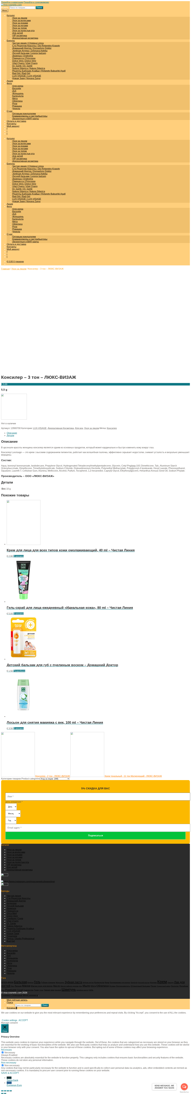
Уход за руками (20, 23)
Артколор (11, 903)
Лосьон (18, 986)
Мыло (86, 985)
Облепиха (17, 101)
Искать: (5, 7)
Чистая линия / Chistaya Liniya (28, 43)
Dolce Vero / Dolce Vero (24, 61)
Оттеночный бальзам (140, 986)
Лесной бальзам (15, 906)
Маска (26, 985)
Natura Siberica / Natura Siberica (28, 68)
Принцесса (12, 911)
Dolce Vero (12, 916)
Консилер (112, 428)
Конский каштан (143, 982)
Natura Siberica (14, 926)
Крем (162, 981)
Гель (37, 982)
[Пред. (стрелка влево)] (2, 1093)
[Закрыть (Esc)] (2, 1090)
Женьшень (17, 93)
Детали (10, 435)
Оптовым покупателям (24, 113)
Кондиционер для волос (120, 983)
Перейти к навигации (12, 2)
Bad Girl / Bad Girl (21, 73)
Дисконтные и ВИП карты (25, 118)
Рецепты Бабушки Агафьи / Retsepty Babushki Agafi (39, 71)
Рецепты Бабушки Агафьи (20, 928)
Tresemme (12, 936)
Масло (56, 986)
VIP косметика (19, 35)
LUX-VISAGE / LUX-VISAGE (26, 76)
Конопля (134, 983)
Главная (5, 269)
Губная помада (48, 982)
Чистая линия (14, 896)
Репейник (183, 986)
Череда (16, 108)
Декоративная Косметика (61, 428)
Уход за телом (19, 28)
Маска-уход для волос (42, 986)
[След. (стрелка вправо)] (5, 1093)
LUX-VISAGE (40, 428)
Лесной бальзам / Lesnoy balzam (29, 53)
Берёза (30, 983)
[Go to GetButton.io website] (184, 1092)
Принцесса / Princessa (23, 58)
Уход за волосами (21, 20)
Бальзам (20, 982)
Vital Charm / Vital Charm (24, 63)
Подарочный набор (163, 986)
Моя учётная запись (17, 1000)
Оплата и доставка (16, 121)
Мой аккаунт (13, 126)
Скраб (20, 990)
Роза (14, 103)
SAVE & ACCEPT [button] (10, 1073)
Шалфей (58, 990)
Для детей (17, 33)
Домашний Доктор (16, 901)
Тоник (36, 990)
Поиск (39, 8)
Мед (80, 986)
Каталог (11, 15)
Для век (79, 428)
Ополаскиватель (123, 986)
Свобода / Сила (15, 918)
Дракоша (11, 908)
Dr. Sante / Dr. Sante (22, 66)
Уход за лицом (19, 18)
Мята (15, 98)
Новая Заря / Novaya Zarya (26, 78)
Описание (12, 433)
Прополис (175, 986)
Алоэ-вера (17, 86)
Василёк (16, 88)
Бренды (11, 40)
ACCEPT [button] (23, 1020)
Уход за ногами (20, 25)
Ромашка (17, 106)
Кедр (107, 982)
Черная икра (49, 990)
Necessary (9, 1052)
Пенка (153, 986)
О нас (10, 111)
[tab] (98, 433)
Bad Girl (11, 941)
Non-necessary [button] (8, 1062)
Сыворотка (28, 990)
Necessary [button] (6, 1050)
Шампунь (69, 989)
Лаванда (171, 982)
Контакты (11, 123)
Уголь (41, 990)
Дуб (14, 91)
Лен (12, 986)
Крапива (153, 983)
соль (91, 990)
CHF (12, 1079)
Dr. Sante (11, 923)
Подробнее (19, 671)
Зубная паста (73, 982)
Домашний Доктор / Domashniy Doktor (31, 48)
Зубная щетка (88, 983)
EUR (14, 1084)
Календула (17, 96)
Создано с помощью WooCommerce (19, 995)
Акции (10, 81)
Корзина (12, 1008)
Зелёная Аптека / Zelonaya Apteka (29, 50)
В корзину (18, 556)
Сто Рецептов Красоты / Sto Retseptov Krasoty (36, 45)
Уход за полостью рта (23, 30)
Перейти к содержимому (36, 2)
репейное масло (82, 990)
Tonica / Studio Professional (20, 938)
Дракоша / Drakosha (22, 56)
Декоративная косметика (25, 38)
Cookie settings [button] (9, 1020)
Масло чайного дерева (70, 986)
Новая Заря (13, 933)
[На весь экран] (8, 1090)
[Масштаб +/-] (11, 1090)
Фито (9, 83)
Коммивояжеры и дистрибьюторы (29, 116)
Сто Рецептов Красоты (18, 898)
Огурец (112, 986)
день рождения (14, 802)
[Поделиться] (5, 1090)
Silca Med (12, 913)
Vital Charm (12, 921)
